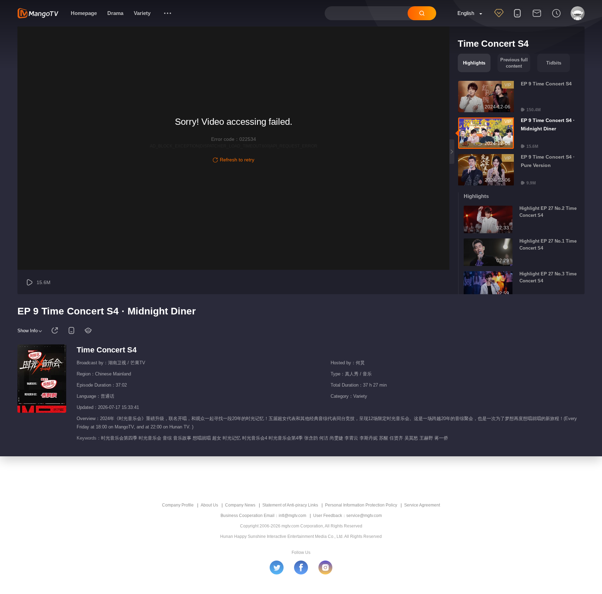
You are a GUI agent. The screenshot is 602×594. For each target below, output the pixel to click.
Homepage (84, 13)
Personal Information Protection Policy (361, 505)
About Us (209, 505)
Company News (240, 505)
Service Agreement (422, 505)
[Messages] (537, 17)
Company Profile (178, 505)
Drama (115, 13)
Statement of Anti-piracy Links (290, 505)
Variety (142, 13)
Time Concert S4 (107, 349)
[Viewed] (556, 17)
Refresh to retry (237, 159)
